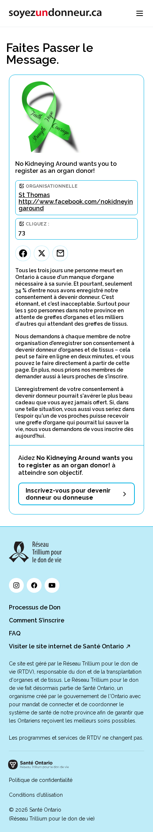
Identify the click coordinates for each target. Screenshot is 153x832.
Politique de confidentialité (40, 780)
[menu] (139, 13)
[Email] (60, 253)
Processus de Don (35, 607)
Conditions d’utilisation (36, 795)
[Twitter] (41, 253)
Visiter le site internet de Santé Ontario (66, 646)
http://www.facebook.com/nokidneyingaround (76, 205)
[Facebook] (23, 253)
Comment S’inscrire (36, 620)
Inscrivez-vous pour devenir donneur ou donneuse (68, 494)
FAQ (14, 633)
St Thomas (34, 194)
